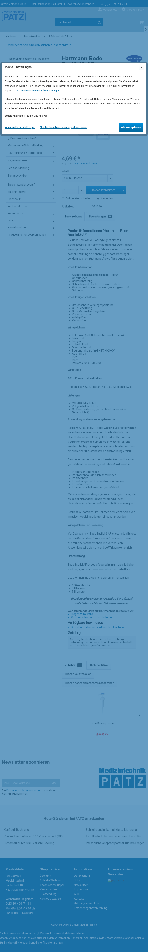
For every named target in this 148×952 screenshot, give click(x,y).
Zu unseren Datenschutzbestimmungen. (38, 90)
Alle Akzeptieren (131, 127)
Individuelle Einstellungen (20, 127)
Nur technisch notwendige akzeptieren (63, 127)
